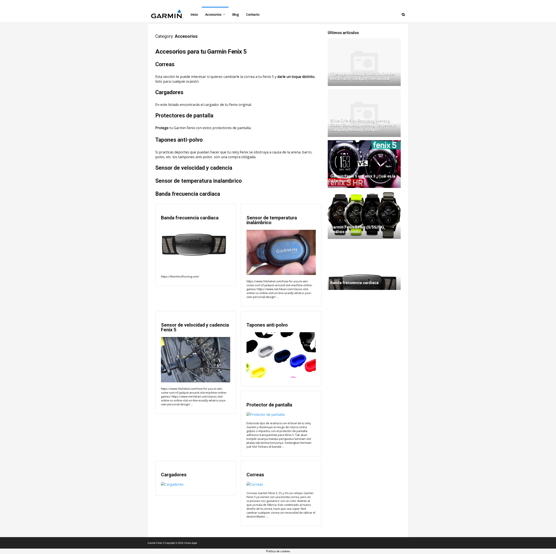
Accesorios (213, 14)
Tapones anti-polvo (179, 140)
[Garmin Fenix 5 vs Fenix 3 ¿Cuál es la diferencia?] (364, 142)
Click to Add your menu (165, 3)
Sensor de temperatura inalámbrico (272, 220)
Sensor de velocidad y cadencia (193, 168)
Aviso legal (191, 543)
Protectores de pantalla (184, 115)
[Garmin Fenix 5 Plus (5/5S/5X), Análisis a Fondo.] (364, 193)
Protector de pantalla (269, 405)
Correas (164, 64)
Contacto (253, 14)
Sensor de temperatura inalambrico (198, 181)
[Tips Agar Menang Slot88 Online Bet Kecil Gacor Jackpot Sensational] (364, 40)
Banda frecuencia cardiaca (187, 194)
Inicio (194, 14)
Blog (235, 14)
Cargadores (169, 92)
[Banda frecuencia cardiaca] (364, 244)
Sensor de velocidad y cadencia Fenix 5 (195, 327)
